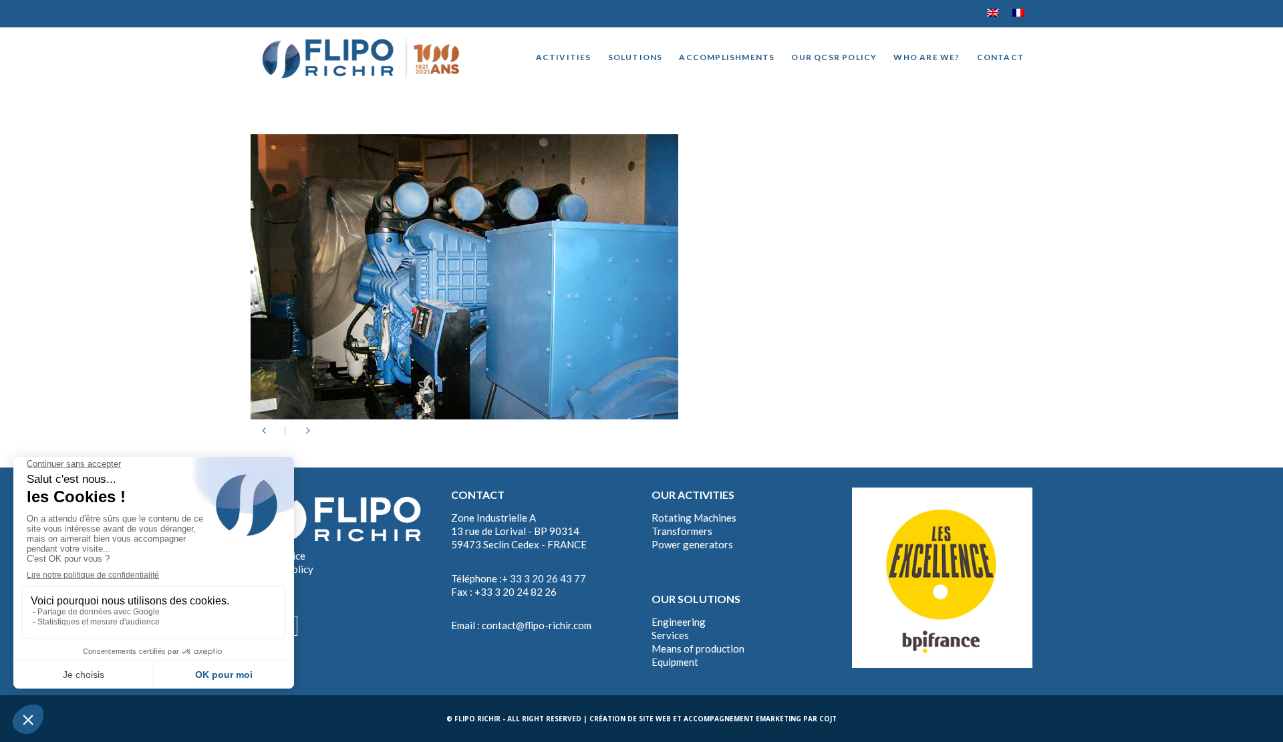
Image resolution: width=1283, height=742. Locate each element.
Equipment (675, 662)
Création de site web (630, 718)
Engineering (679, 622)
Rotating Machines (694, 518)
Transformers (682, 531)
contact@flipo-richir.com (536, 625)
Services (670, 635)
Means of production (698, 648)
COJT (828, 718)
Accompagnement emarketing (742, 718)
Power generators (692, 544)
